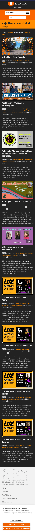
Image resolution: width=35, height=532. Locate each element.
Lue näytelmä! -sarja (20, 397)
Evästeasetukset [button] (7, 502)
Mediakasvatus (26, 110)
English (20, 7)
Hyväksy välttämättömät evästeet (16, 528)
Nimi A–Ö (27, 33)
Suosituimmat (18, 33)
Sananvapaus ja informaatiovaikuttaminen (12, 112)
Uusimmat (10, 33)
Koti (3, 26)
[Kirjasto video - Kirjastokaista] (11, 3)
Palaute (4, 488)
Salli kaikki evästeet (16, 524)
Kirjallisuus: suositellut (23, 60)
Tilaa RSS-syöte (6, 495)
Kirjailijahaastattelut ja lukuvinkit (9, 110)
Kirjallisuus (8, 26)
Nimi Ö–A (5, 35)
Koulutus (20, 110)
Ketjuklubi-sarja (28, 159)
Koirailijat (15, 60)
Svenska (15, 7)
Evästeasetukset (16, 521)
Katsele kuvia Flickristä (9, 498)
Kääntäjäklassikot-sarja (21, 205)
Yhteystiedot (5, 491)
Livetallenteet (11, 161)
